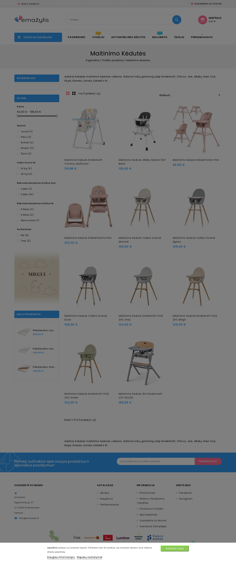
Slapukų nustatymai (89, 557)
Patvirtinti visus (175, 548)
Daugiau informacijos (61, 557)
